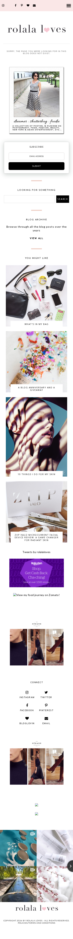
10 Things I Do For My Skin (36, 474)
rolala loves (34, 920)
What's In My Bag (37, 324)
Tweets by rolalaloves (36, 552)
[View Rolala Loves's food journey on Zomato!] (36, 595)
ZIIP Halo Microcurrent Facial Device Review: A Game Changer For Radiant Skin (37, 537)
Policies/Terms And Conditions (36, 923)
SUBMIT (36, 166)
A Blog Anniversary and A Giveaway (36, 388)
